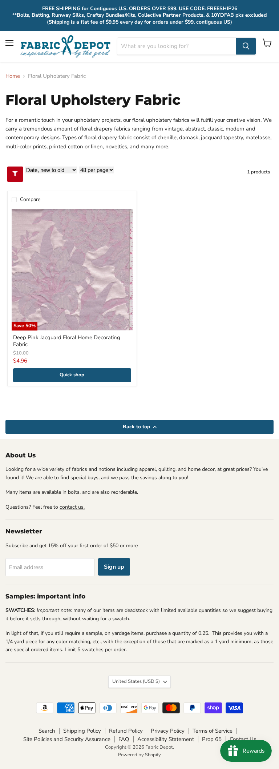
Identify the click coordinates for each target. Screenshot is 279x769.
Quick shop (72, 375)
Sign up (114, 567)
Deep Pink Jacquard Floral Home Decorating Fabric (66, 341)
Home (12, 76)
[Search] (246, 46)
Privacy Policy (168, 730)
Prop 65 (212, 739)
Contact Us (243, 739)
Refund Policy (126, 730)
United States (136, 681)
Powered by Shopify (139, 755)
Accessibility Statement (165, 739)
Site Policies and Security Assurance (66, 739)
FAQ (123, 739)
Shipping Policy (82, 730)
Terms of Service (212, 730)
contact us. (72, 507)
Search (47, 730)
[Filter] (15, 174)
